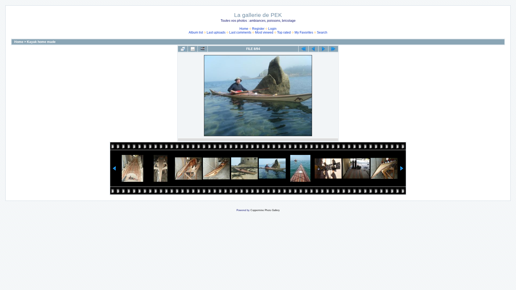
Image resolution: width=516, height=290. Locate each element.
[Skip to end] (333, 49)
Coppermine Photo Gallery (265, 210)
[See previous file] (313, 49)
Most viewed (264, 32)
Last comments (240, 32)
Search (322, 32)
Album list (196, 32)
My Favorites (304, 32)
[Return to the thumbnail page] (183, 49)
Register (258, 29)
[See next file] (323, 49)
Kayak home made (41, 42)
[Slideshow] (202, 49)
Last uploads (216, 32)
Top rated (284, 32)
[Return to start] (303, 49)
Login (272, 29)
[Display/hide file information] (193, 49)
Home (243, 29)
